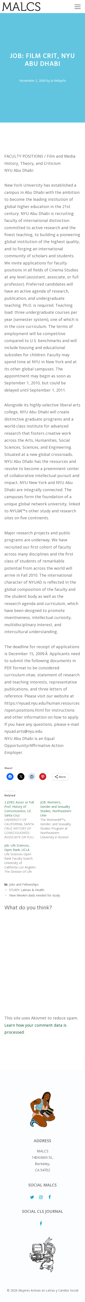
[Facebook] (49, 1197)
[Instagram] (40, 1197)
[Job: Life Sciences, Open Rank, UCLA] (22, 858)
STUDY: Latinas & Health (26, 890)
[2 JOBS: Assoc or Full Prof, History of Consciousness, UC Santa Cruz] (22, 819)
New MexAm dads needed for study (34, 895)
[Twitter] (32, 1197)
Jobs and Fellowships (24, 884)
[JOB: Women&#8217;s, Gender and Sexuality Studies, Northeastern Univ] (58, 819)
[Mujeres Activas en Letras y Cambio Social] (21, 6)
